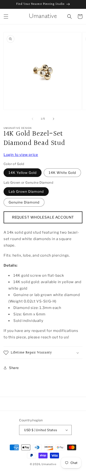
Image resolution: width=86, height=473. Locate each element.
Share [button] (14, 368)
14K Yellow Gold (23, 172)
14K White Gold (62, 172)
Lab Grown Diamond (26, 191)
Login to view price (21, 155)
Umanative (49, 464)
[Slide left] (32, 119)
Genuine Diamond (24, 202)
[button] (6, 16)
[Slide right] (53, 119)
